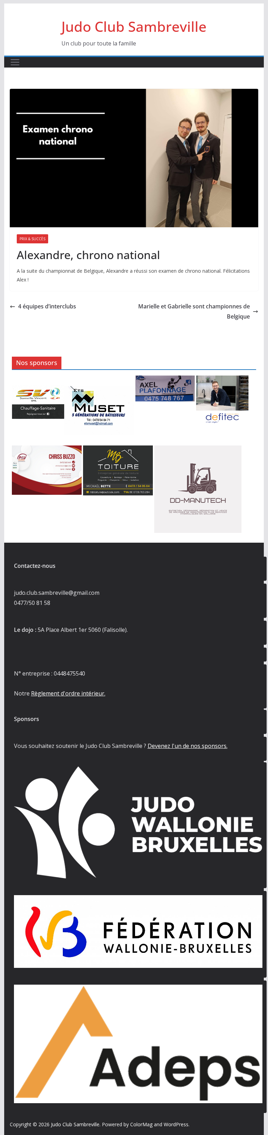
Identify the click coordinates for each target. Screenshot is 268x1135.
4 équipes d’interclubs (47, 306)
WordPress (176, 1124)
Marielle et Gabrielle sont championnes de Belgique (194, 311)
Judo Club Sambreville (134, 26)
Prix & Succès (32, 238)
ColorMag (141, 1124)
